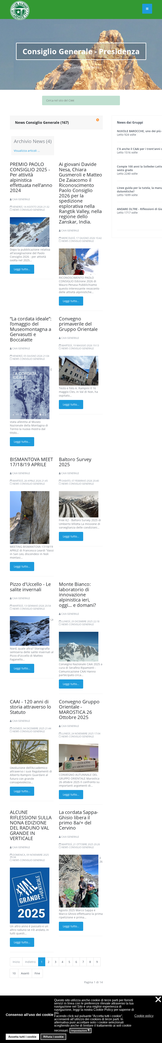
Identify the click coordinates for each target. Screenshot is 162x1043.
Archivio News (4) (33, 141)
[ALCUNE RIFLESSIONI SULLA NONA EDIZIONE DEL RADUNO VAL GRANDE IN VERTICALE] (29, 895)
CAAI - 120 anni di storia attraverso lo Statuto (30, 706)
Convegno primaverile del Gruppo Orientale (78, 323)
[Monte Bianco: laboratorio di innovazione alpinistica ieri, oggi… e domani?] (78, 646)
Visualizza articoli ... (27, 151)
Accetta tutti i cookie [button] (22, 1036)
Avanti (25, 973)
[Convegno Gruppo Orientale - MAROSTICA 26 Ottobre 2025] (78, 758)
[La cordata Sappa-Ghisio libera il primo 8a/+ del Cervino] (78, 881)
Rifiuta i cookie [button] (53, 1036)
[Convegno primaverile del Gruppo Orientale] (78, 370)
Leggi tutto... (22, 269)
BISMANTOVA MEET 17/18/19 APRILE (31, 462)
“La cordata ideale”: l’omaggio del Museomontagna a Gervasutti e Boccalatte (30, 329)
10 (14, 973)
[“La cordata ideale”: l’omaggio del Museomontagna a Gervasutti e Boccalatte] (29, 392)
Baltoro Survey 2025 (75, 462)
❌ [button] (158, 999)
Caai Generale (21, 199)
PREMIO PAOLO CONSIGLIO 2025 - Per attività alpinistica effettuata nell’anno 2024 (31, 177)
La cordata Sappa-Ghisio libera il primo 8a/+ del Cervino (78, 820)
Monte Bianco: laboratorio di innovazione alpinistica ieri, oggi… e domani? (77, 594)
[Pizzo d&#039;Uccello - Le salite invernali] (29, 631)
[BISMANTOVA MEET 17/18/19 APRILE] (29, 517)
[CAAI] (20, 5)
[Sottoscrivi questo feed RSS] (97, 119)
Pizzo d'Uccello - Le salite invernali (30, 586)
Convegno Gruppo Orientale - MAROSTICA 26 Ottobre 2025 (79, 709)
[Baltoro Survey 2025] (78, 504)
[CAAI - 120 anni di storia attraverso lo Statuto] (29, 751)
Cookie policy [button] (144, 1015)
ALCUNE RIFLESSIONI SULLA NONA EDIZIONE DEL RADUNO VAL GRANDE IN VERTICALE (31, 825)
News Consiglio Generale (29, 209)
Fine (37, 973)
